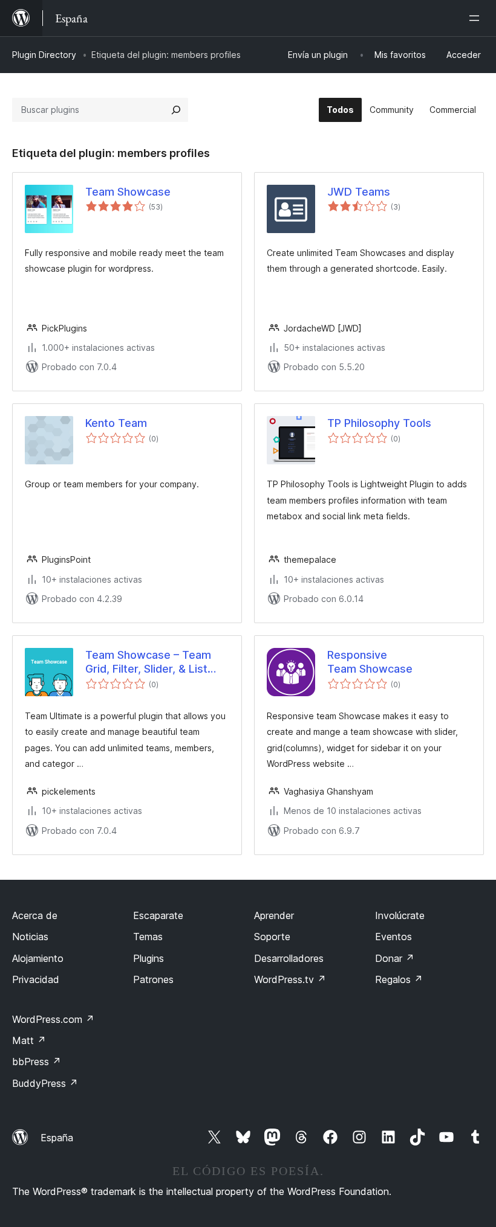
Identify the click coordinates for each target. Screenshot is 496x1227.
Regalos (399, 979)
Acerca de (34, 915)
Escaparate (158, 915)
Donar (394, 958)
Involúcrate (400, 915)
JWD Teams (358, 191)
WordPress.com (53, 1019)
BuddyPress (45, 1083)
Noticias (30, 937)
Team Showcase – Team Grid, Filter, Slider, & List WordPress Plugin (148, 662)
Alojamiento (38, 958)
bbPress (36, 1062)
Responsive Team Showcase (370, 662)
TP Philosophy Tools (379, 423)
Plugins (148, 958)
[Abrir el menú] (476, 18)
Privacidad (35, 979)
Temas (148, 937)
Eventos (393, 937)
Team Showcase (128, 191)
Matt (29, 1040)
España (57, 1138)
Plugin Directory (44, 55)
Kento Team (116, 423)
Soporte (272, 937)
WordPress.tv (290, 979)
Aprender (274, 915)
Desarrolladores (289, 958)
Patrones (153, 979)
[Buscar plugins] (176, 110)
